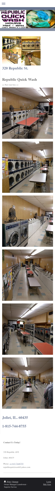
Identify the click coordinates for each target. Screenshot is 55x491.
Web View (47, 484)
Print (8, 481)
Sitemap (15, 481)
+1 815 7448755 (16, 463)
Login (48, 481)
